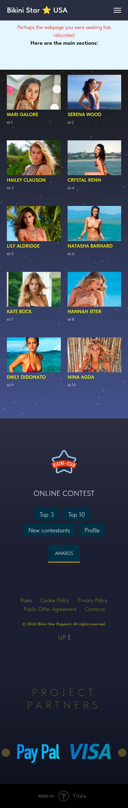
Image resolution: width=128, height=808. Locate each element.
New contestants (49, 530)
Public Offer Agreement (50, 609)
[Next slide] (122, 753)
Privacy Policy (92, 600)
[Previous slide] (6, 753)
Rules (26, 600)
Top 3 (47, 514)
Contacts (95, 609)
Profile (92, 530)
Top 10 (76, 514)
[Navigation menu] (117, 10)
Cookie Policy (54, 600)
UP (62, 637)
